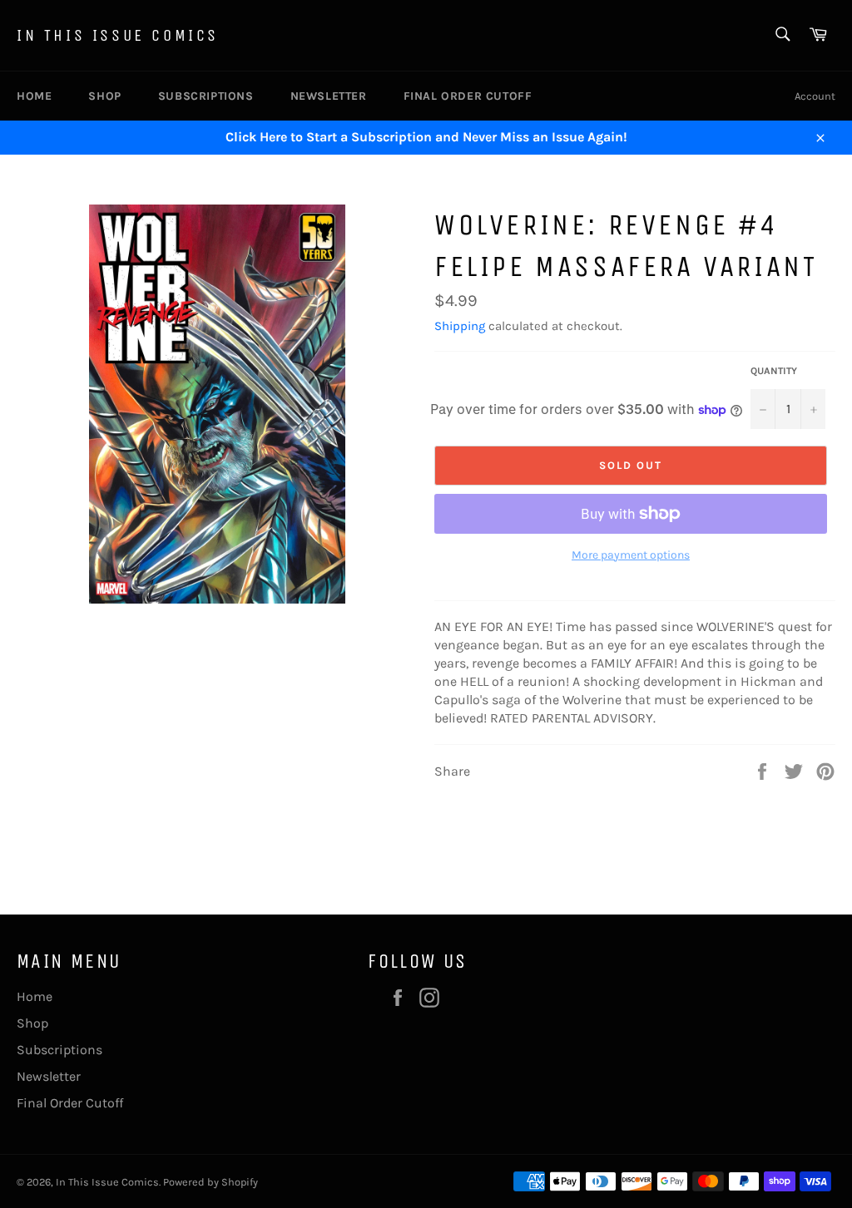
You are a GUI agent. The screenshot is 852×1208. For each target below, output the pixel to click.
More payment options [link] (631, 555)
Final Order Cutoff (468, 96)
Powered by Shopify (210, 1182)
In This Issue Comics (118, 35)
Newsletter (328, 96)
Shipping (459, 325)
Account (815, 96)
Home (34, 96)
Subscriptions (206, 96)
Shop (104, 96)
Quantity (773, 371)
